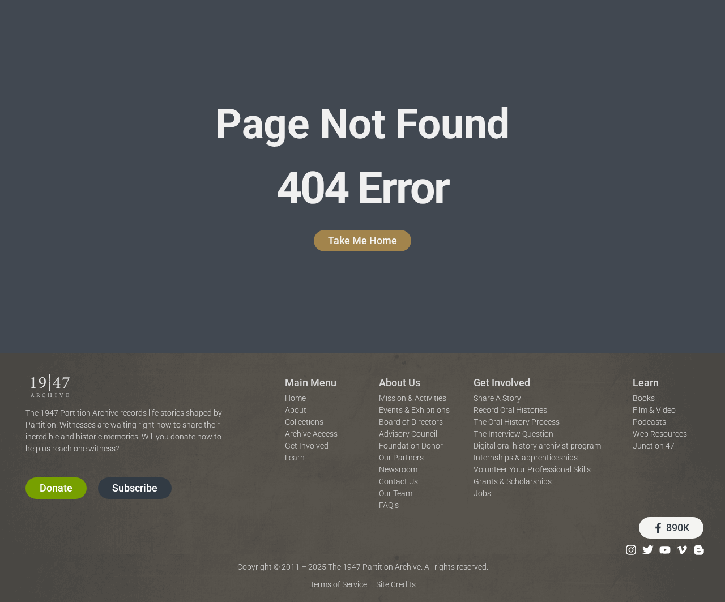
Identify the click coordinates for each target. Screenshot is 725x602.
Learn (646, 382)
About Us (399, 382)
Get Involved (502, 382)
